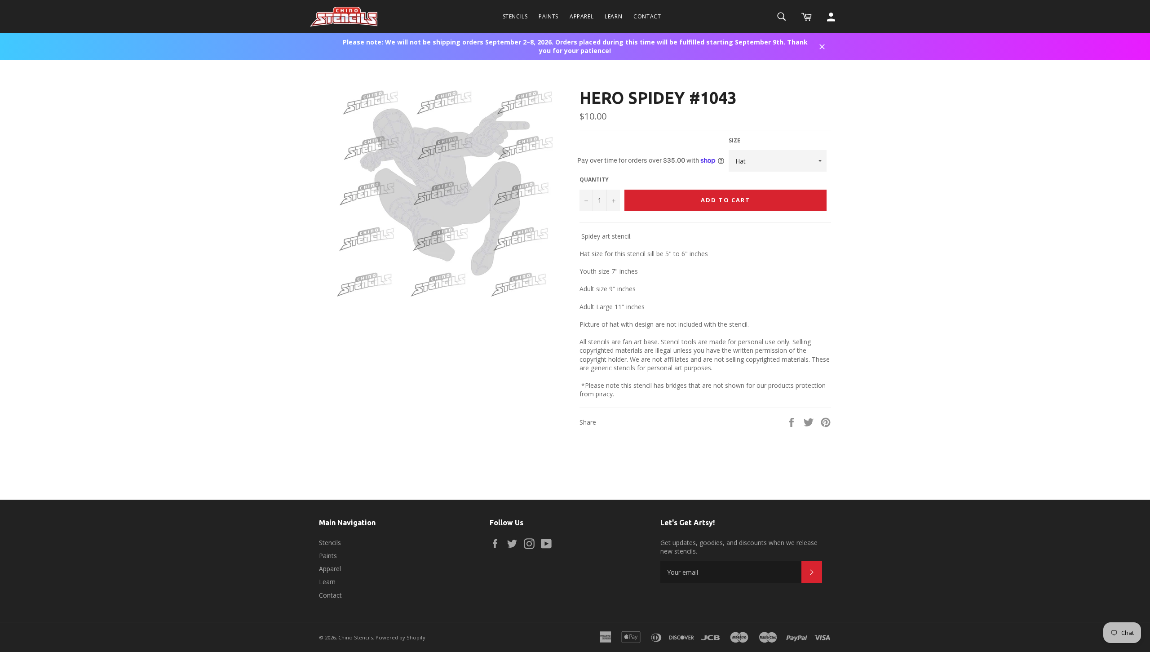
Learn (613, 16)
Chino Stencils (355, 637)
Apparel (581, 16)
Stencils (515, 16)
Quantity (594, 179)
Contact (647, 16)
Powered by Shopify (400, 637)
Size (734, 140)
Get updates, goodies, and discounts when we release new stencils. (739, 546)
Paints (548, 16)
